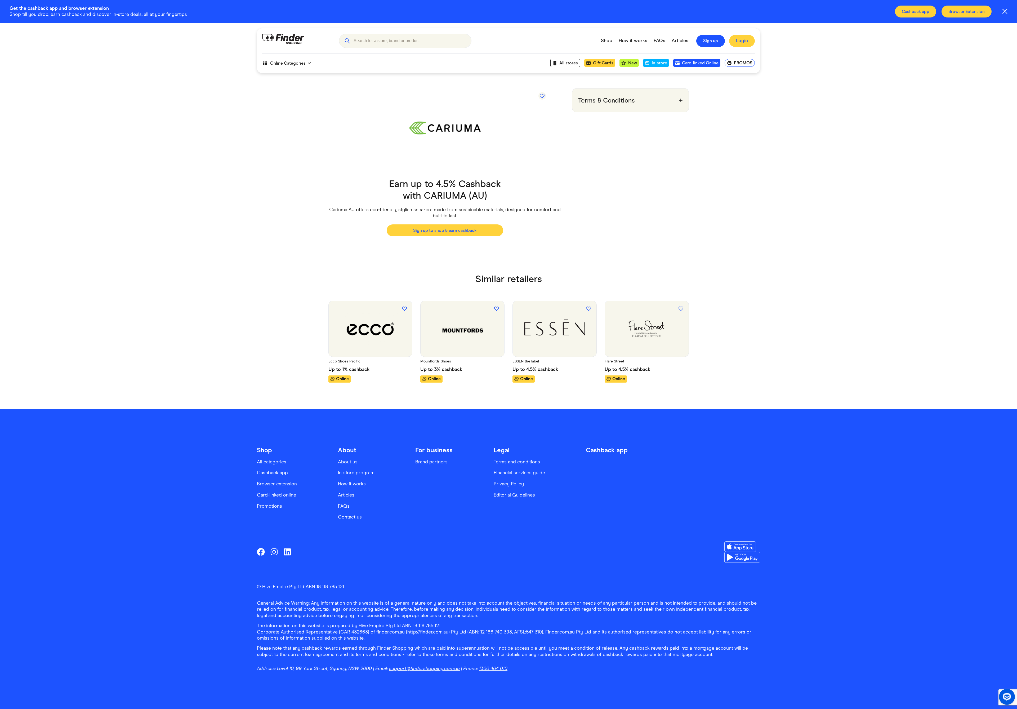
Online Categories (288, 63)
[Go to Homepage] (296, 41)
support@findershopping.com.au (424, 668)
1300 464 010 (493, 668)
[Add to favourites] (542, 96)
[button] (347, 40)
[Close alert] (1004, 11)
